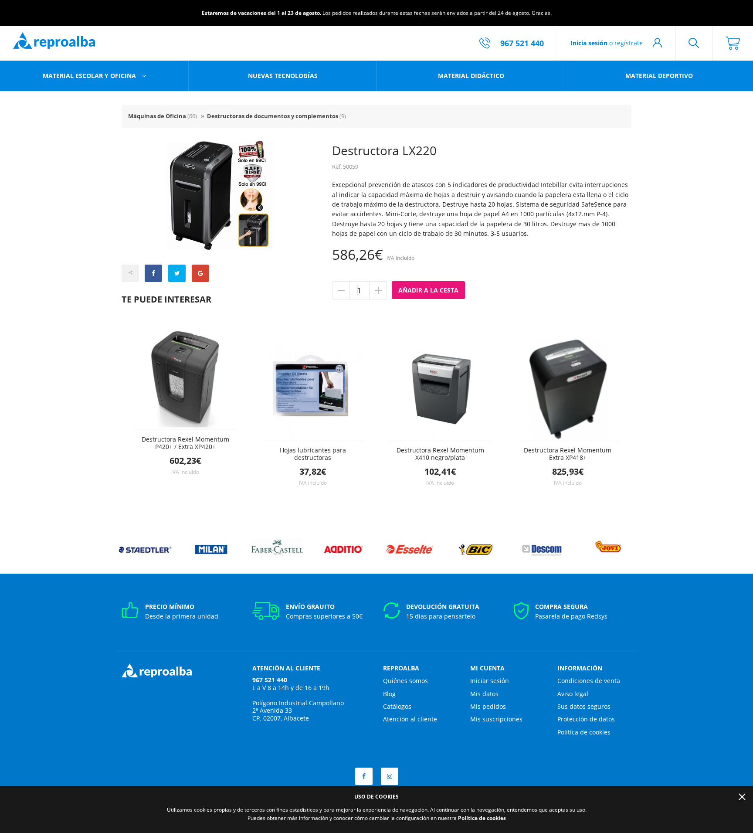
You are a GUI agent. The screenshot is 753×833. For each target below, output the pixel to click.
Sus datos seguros (584, 706)
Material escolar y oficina (90, 75)
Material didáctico (471, 75)
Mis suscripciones (496, 719)
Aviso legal (572, 694)
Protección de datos (586, 719)
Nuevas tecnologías (283, 75)
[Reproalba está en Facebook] (364, 776)
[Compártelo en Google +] (200, 273)
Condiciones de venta (588, 681)
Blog (389, 694)
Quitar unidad (341, 290)
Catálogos (397, 706)
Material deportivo (659, 75)
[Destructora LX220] (220, 195)
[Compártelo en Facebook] (153, 273)
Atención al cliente (410, 719)
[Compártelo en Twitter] (177, 273)
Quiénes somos (405, 681)
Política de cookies (584, 732)
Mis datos (484, 694)
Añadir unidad (378, 290)
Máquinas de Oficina (162, 116)
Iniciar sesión (489, 681)
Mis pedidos (488, 706)
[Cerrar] (742, 796)
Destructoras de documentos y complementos (276, 116)
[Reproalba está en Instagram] (389, 776)
